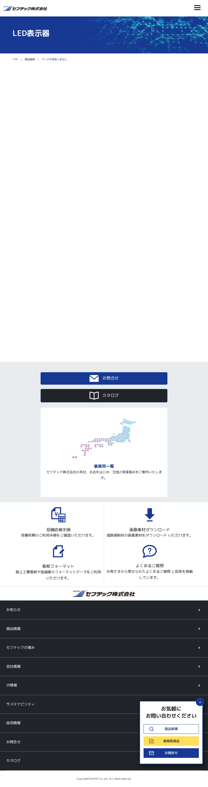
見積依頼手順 (58, 529)
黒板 (26, 296)
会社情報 (13, 666)
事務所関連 (31, 329)
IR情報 (11, 685)
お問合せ (110, 378)
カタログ (110, 395)
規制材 (28, 313)
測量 (112, 296)
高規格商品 (117, 321)
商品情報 (30, 59)
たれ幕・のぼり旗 (122, 288)
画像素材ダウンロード (149, 529)
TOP (15, 59)
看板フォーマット (58, 566)
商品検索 (171, 728)
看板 (26, 304)
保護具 (28, 321)
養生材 (114, 304)
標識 (112, 313)
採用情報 (13, 722)
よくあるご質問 (149, 565)
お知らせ (13, 609)
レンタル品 (31, 288)
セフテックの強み (20, 647)
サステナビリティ (20, 704)
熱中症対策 (117, 329)
